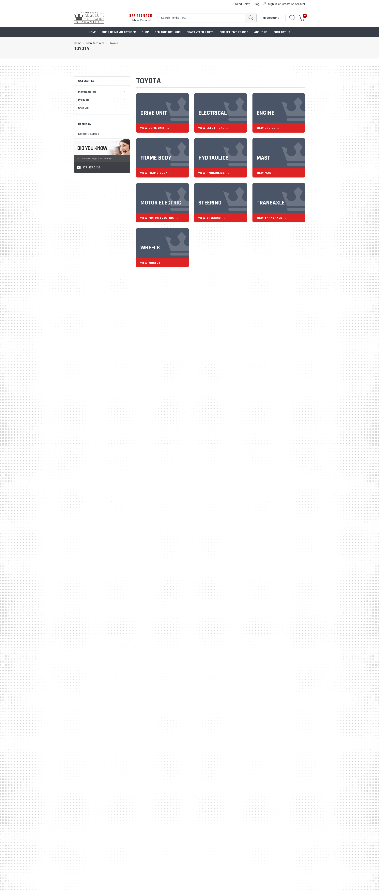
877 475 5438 (140, 15)
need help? (242, 4)
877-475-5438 (91, 167)
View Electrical (211, 128)
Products (83, 99)
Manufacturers (87, 91)
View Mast (264, 173)
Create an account (293, 4)
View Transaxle (269, 218)
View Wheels (150, 263)
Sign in (272, 4)
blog (256, 4)
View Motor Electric (157, 218)
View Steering (209, 218)
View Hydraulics (211, 173)
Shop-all (83, 108)
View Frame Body (153, 173)
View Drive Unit (152, 128)
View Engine (265, 128)
